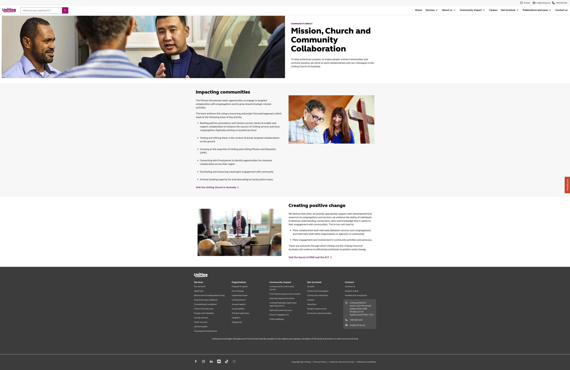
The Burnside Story (240, 313)
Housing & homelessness (205, 331)
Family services (201, 317)
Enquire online (351, 291)
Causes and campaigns (317, 291)
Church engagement (279, 314)
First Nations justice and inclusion (285, 294)
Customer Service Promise (341, 362)
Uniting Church (239, 300)
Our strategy (238, 291)
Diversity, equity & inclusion (281, 298)
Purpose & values (240, 286)
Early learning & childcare (206, 300)
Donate (310, 286)
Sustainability (238, 308)
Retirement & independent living (209, 295)
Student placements (317, 308)
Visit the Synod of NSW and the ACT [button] (309, 257)
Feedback (567, 185)
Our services (199, 286)
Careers (493, 10)
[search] (65, 10)
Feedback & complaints (356, 295)
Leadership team (240, 295)
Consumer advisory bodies (319, 313)
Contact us (561, 10)
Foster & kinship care (203, 308)
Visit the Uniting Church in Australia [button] (216, 187)
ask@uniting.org (357, 325)
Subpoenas (237, 322)
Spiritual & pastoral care (280, 310)
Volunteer (311, 304)
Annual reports (239, 304)
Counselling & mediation (205, 304)
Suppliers (236, 317)
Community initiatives (317, 295)
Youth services (200, 322)
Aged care (199, 291)
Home (418, 10)
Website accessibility (366, 362)
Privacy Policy (319, 362)
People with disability (204, 313)
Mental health (200, 326)
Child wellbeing (276, 319)
